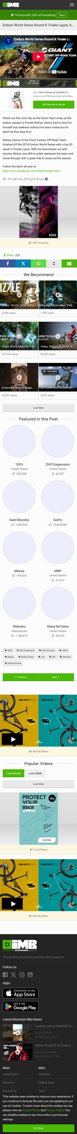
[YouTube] (30, 976)
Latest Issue (10, 1074)
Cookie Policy (31, 1110)
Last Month (13, 773)
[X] (14, 976)
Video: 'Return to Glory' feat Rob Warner (58, 346)
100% (19, 464)
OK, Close (39, 1128)
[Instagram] (22, 976)
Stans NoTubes (58, 626)
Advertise (44, 1074)
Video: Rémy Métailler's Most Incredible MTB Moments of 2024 (20, 346)
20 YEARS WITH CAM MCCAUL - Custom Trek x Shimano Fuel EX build (58, 387)
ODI (53, 657)
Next (54, 677)
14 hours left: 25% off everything (39, 15)
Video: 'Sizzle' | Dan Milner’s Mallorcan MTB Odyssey (20, 305)
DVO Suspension (58, 464)
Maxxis (19, 571)
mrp (42, 657)
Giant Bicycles (19, 520)
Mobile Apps (46, 1082)
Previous (22, 677)
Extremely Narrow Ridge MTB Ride (20, 387)
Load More (38, 407)
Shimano (19, 626)
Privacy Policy (55, 1110)
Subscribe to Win (54, 104)
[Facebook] (5, 976)
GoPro (57, 520)
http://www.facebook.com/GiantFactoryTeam (31, 171)
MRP (57, 571)
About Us (8, 1082)
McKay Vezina (27, 657)
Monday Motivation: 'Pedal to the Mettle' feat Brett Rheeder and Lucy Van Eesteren (58, 305)
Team (42, 1091)
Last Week (35, 773)
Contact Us (9, 1091)
